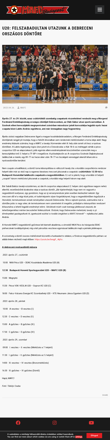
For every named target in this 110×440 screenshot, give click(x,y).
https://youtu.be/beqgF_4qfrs (48, 239)
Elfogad (94, 435)
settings (78, 437)
